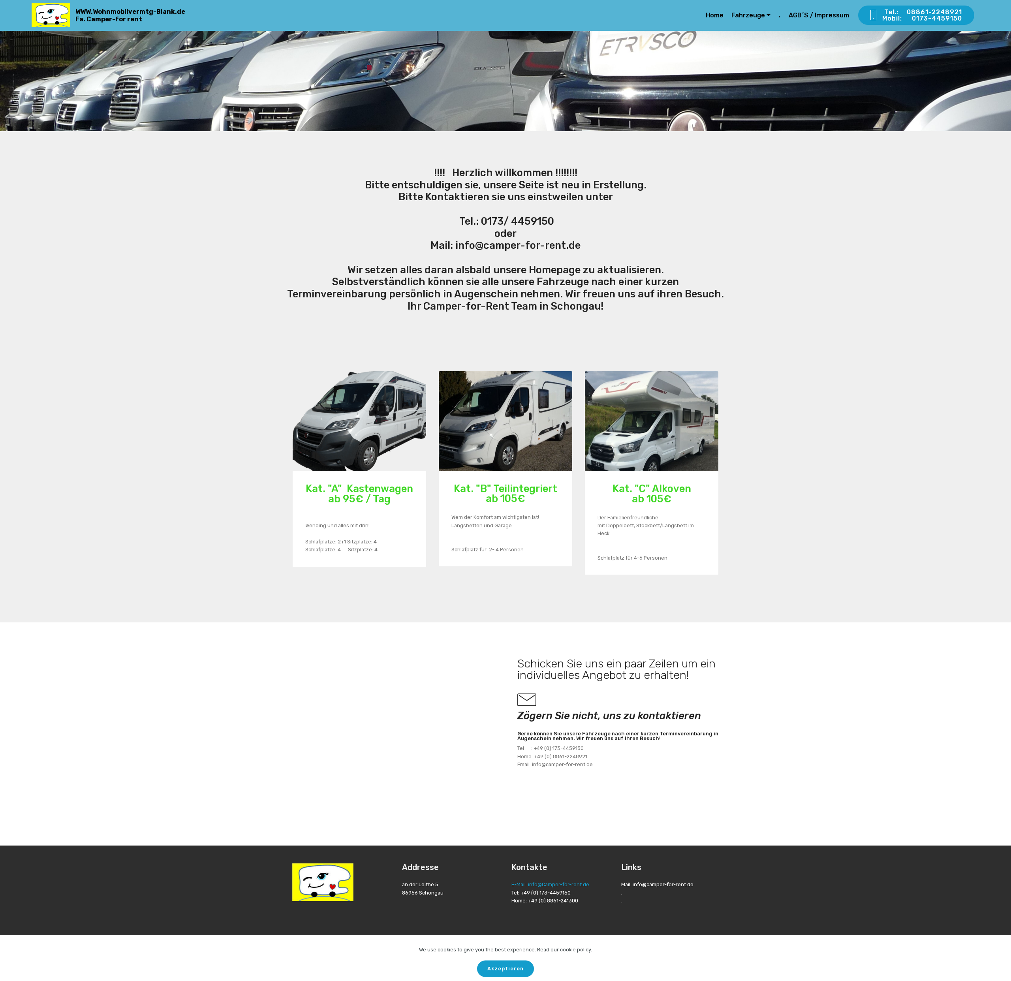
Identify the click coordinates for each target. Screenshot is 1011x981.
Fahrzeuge (748, 15)
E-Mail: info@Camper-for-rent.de (550, 884)
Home (714, 15)
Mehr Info (357, 421)
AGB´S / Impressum (819, 15)
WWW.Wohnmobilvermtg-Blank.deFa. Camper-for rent (130, 15)
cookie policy (575, 950)
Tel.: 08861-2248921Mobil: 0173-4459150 (923, 15)
